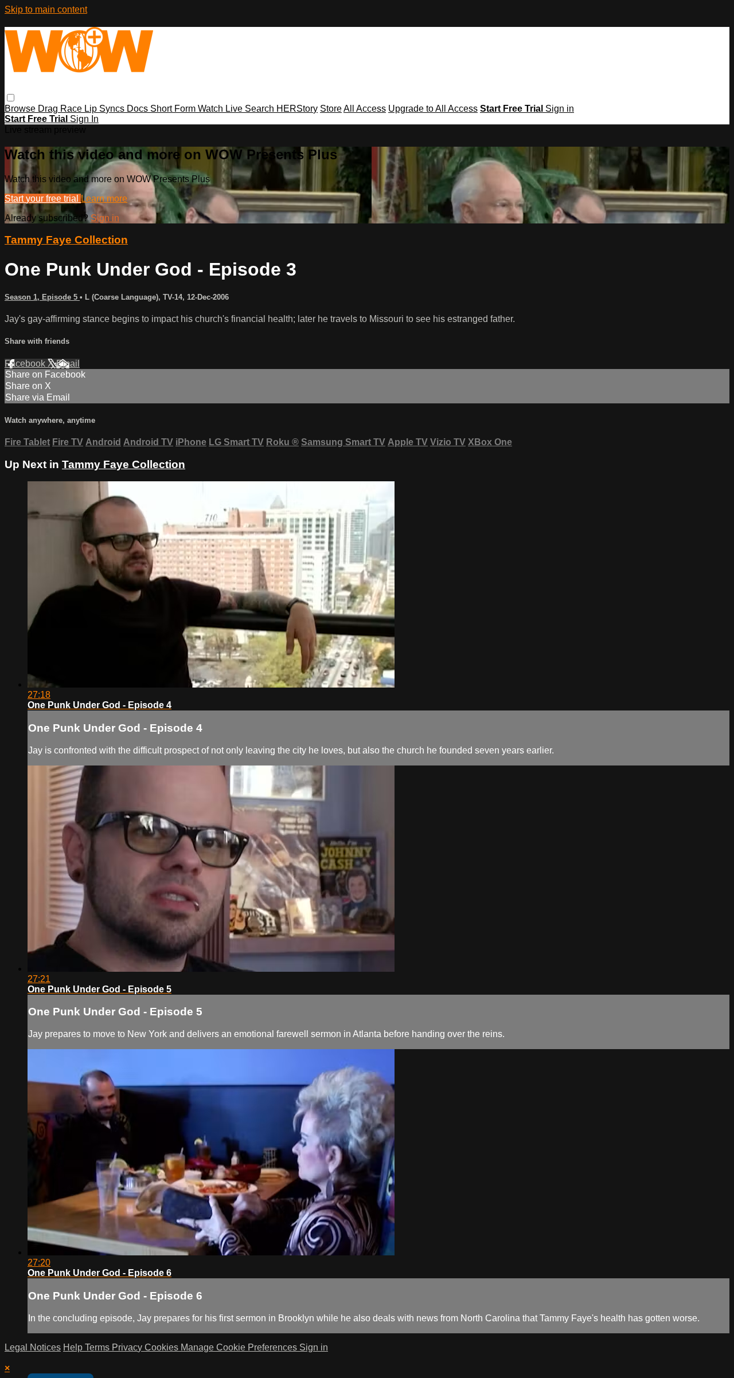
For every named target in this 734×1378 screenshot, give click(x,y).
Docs (138, 108)
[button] (10, 97)
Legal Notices (33, 1347)
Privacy (128, 1347)
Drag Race (61, 108)
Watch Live (221, 108)
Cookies (163, 1347)
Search (260, 108)
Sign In (84, 119)
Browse (21, 108)
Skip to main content (46, 9)
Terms (98, 1347)
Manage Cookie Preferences (240, 1347)
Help (74, 1347)
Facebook (26, 363)
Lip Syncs (105, 108)
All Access (364, 108)
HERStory (297, 108)
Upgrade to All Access (433, 108)
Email (68, 363)
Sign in (559, 108)
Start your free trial (43, 198)
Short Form (174, 108)
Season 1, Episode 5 (42, 297)
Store (331, 108)
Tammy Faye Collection (66, 240)
